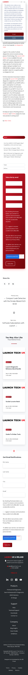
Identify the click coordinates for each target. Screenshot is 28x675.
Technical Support (14, 610)
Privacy (14, 668)
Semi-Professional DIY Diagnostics (14, 592)
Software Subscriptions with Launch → (13, 324)
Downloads (14, 613)
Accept (14, 34)
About (14, 625)
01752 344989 (14, 568)
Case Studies (14, 631)
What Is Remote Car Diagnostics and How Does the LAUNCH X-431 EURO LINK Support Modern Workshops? (13, 155)
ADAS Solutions (14, 595)
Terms (7, 668)
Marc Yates (8, 120)
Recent (5, 137)
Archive (5, 168)
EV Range (14, 598)
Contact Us (14, 616)
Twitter (13, 114)
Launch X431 (13, 79)
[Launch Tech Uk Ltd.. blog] (14, 312)
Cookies (20, 668)
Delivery (11, 670)
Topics (5, 165)
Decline (14, 38)
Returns (17, 670)
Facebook (6, 114)
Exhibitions (14, 634)
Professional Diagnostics (14, 589)
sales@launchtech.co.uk (14, 566)
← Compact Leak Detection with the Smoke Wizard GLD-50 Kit (15, 301)
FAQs (14, 607)
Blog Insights (14, 628)
